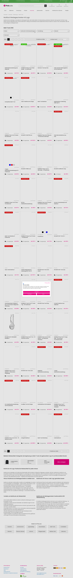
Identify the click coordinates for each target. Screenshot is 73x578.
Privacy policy (47, 282)
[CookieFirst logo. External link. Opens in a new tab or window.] (23, 283)
